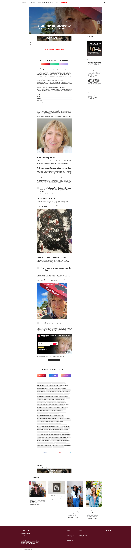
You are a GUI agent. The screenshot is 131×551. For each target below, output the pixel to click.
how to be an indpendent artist (52, 412)
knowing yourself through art (54, 429)
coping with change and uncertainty (57, 393)
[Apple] (110, 530)
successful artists (50, 442)
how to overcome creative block (55, 423)
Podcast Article (39, 106)
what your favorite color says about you (44, 445)
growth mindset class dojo (59, 399)
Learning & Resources (64, 429)
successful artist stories (41, 442)
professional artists (55, 437)
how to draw (68, 418)
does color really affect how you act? (51, 396)
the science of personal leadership (60, 442)
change (64, 388)
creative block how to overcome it (63, 394)
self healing (47, 440)
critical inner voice (40, 396)
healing (67, 404)
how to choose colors (61, 418)
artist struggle (60, 383)
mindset (38, 434)
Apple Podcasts (66, 375)
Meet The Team (69, 532)
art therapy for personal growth (42, 383)
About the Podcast (40, 102)
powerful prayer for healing (42, 437)
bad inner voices (45, 385)
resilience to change (40, 440)
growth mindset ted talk (61, 402)
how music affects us (64, 407)
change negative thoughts (54, 391)
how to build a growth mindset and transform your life (46, 418)
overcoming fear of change (56, 434)
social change (59, 440)
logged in (43, 467)
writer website (56, 329)
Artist (50, 383)
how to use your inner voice (64, 426)
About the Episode (40, 68)
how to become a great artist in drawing (44, 415)
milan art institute (65, 432)
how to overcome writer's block (42, 424)
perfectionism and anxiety (66, 434)
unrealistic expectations (60, 443)
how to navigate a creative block (42, 423)
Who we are (81, 532)
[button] (105, 2)
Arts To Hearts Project (26, 531)
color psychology (66, 391)
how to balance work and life (57, 410)
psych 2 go (69, 437)
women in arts (61, 445)
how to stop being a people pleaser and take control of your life (48, 426)
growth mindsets (51, 404)
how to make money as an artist (42, 421)
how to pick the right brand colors (60, 424)
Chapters (38, 94)
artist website (63, 329)
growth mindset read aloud (51, 402)
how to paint (51, 424)
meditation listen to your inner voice (55, 432)
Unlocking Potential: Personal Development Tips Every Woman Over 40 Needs (56, 461)
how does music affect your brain (43, 407)
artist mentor (54, 383)
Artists (65, 383)
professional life (63, 437)
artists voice (39, 385)
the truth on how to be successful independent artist (46, 443)
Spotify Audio (53, 375)
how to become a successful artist (58, 415)
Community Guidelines (83, 535)
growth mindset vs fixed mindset (42, 404)
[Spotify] (108, 530)
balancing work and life (53, 388)
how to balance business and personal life (44, 410)
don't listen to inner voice (63, 396)
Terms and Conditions (70, 535)
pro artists (49, 437)
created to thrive (67, 393)
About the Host (39, 100)
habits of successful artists (60, 404)
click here (64, 356)
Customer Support (70, 540)
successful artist (66, 440)
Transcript (38, 96)
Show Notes (39, 98)
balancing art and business (53, 385)
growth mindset (51, 399)
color (61, 391)
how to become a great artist (54, 413)
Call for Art (81, 536)
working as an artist (67, 445)
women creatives (55, 445)
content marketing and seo (45, 393)
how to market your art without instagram (56, 421)
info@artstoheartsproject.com (25, 533)
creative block (53, 394)
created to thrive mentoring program (43, 394)
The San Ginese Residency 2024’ (50, 330)
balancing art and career (63, 385)
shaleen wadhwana (53, 440)
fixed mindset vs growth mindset (42, 399)
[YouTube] (106, 530)
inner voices (46, 429)
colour (38, 393)
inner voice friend (40, 429)
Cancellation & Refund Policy (70, 537)
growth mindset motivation (41, 402)
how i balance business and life (54, 407)
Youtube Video (41, 375)
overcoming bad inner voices (45, 434)
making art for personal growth (42, 432)
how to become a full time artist (42, 413)
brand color (60, 388)
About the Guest (39, 104)
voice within (67, 443)
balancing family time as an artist (42, 388)
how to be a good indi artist (41, 412)
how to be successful (62, 412)
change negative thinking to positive (43, 391)
